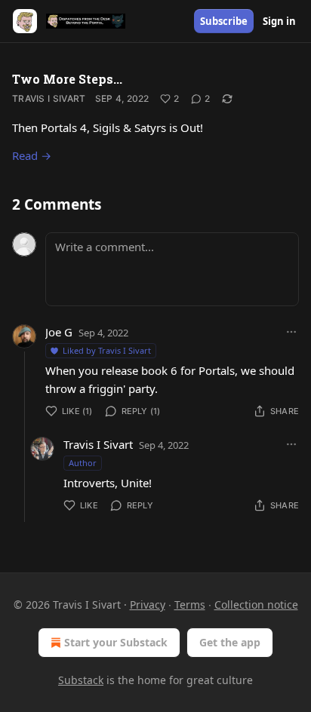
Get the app (229, 642)
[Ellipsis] (291, 332)
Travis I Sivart (49, 98)
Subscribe (224, 21)
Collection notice (256, 604)
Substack (80, 680)
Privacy (147, 604)
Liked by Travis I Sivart (107, 350)
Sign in (279, 21)
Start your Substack (116, 642)
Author (83, 462)
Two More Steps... (67, 79)
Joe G (58, 331)
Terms (189, 604)
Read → (31, 155)
